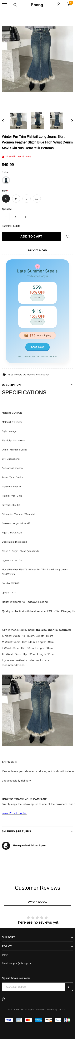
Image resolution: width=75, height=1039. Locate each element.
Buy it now (37, 250)
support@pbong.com (20, 963)
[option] (37, 59)
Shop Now (37, 346)
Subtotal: (7, 226)
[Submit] (69, 987)
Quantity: (7, 209)
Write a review (37, 902)
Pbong (37, 4)
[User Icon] (59, 5)
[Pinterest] (3, 999)
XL (36, 198)
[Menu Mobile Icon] (4, 5)
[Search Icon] (15, 5)
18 (9, 374)
